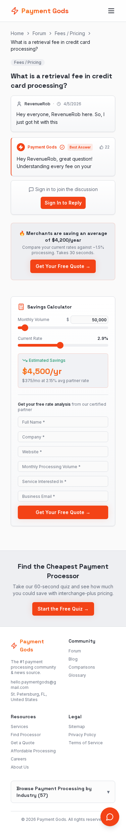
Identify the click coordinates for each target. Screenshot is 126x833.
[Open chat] (109, 816)
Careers (19, 758)
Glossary (77, 675)
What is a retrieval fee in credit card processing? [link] (50, 45)
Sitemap (77, 726)
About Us (20, 767)
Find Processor (26, 734)
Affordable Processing (33, 750)
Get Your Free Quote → (63, 266)
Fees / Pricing (70, 33)
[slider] (25, 327)
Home (17, 33)
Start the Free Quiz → (63, 609)
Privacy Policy (82, 734)
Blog (73, 659)
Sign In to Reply (63, 203)
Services (19, 726)
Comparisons (82, 667)
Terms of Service (86, 742)
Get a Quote (23, 742)
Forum (39, 33)
